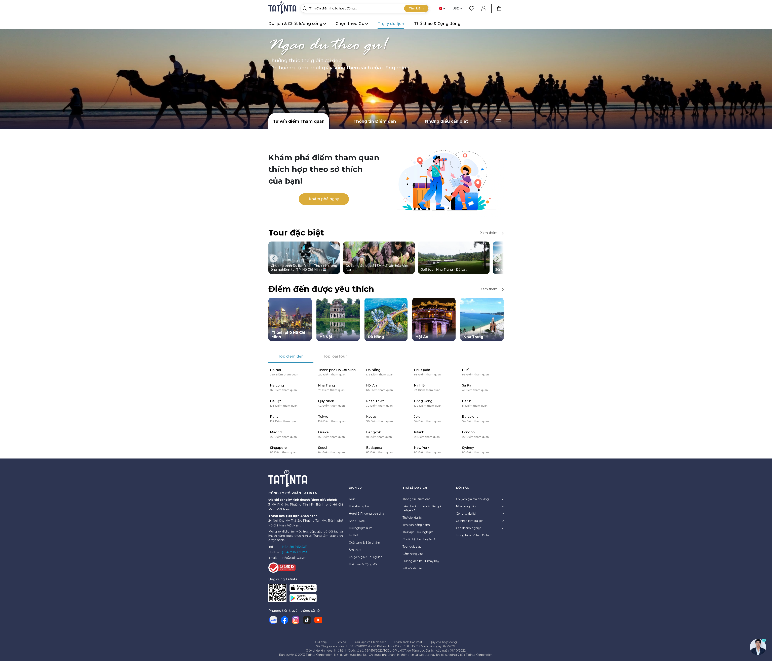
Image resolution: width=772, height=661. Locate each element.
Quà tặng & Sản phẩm (364, 544)
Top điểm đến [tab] (291, 358)
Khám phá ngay (324, 199)
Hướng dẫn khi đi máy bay (420, 562)
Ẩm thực (355, 551)
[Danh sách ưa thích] (471, 8)
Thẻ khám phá (359, 508)
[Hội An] (434, 321)
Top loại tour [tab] (335, 358)
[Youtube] (318, 621)
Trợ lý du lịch (391, 23)
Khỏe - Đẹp (357, 522)
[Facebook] (284, 621)
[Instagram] (296, 621)
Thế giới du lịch (412, 519)
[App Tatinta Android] (303, 600)
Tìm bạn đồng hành (416, 526)
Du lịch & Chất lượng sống (295, 23)
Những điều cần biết (446, 121)
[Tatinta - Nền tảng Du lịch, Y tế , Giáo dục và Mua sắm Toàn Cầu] (282, 8)
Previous (274, 259)
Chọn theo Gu (350, 23)
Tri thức (354, 537)
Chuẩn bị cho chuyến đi (418, 541)
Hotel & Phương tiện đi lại (367, 515)
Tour (352, 500)
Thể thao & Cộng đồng (437, 23)
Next (497, 259)
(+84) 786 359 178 (294, 553)
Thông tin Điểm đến (374, 121)
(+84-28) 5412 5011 (294, 548)
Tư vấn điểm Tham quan (298, 121)
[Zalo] (273, 621)
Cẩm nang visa (412, 555)
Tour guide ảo (412, 548)
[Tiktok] (307, 621)
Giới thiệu (321, 643)
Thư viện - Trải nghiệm (417, 533)
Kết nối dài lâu (412, 570)
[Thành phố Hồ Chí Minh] (290, 321)
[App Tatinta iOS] (303, 590)
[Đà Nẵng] (386, 321)
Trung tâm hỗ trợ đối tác (473, 537)
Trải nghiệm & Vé (361, 529)
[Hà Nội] (338, 321)
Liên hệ (341, 643)
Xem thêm (489, 233)
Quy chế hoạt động (443, 643)
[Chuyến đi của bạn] (499, 8)
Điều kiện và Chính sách (369, 643)
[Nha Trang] (482, 321)
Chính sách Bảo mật (408, 643)
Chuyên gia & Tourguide (365, 558)
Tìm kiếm (416, 8)
